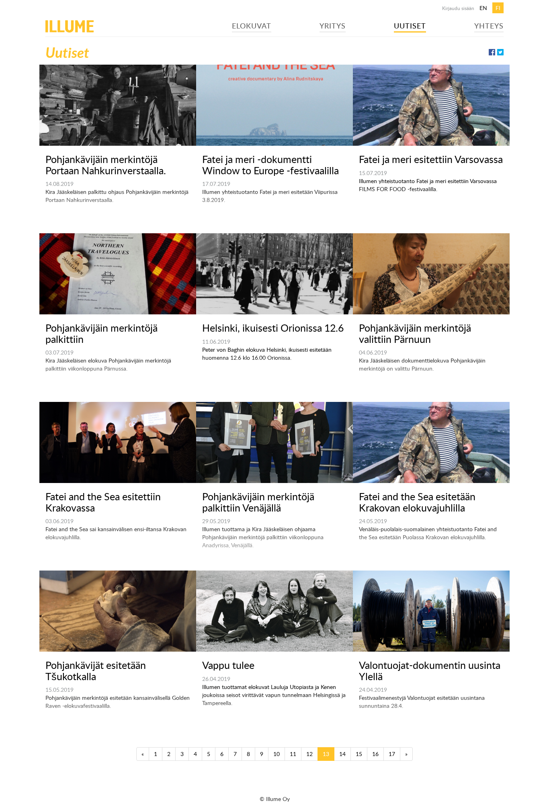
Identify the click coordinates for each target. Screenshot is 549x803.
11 (293, 754)
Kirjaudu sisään (458, 8)
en (483, 8)
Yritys (333, 25)
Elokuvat (251, 25)
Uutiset (410, 25)
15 (359, 754)
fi (498, 8)
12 (309, 754)
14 (342, 754)
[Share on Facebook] (492, 52)
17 (392, 754)
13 (326, 754)
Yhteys (489, 25)
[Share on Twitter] (500, 52)
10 (276, 754)
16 (375, 754)
